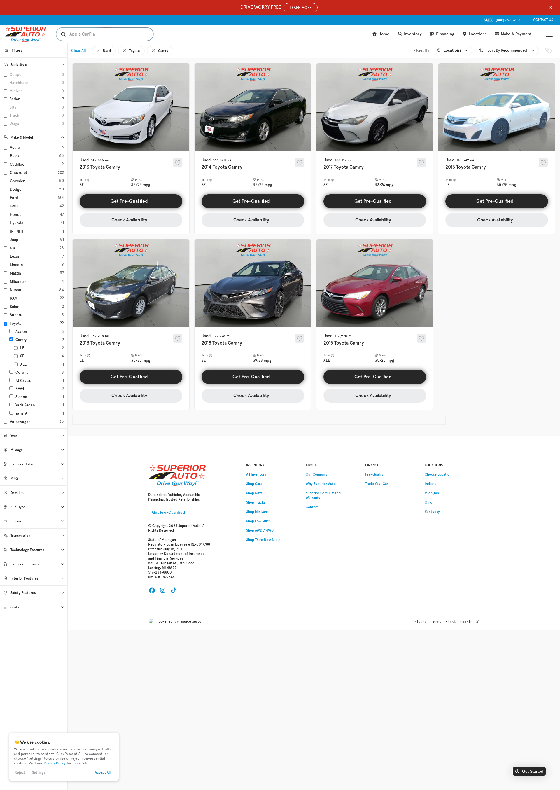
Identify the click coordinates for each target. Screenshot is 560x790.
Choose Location (438, 474)
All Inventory (256, 474)
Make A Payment (515, 34)
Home (383, 34)
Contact (312, 507)
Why (321, 484)
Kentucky (432, 512)
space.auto (191, 621)
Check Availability (129, 220)
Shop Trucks (255, 502)
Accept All (103, 772)
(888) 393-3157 (502, 20)
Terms (436, 622)
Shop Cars (254, 484)
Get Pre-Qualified (129, 201)
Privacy (419, 622)
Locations (477, 34)
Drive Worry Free (276, 7)
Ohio (428, 502)
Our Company (317, 474)
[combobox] (99, 34)
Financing (444, 34)
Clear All (78, 50)
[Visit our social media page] (151, 590)
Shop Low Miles (258, 521)
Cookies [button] (467, 622)
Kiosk (451, 622)
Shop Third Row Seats (263, 540)
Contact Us (543, 20)
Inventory (412, 34)
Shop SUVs (254, 493)
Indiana (430, 484)
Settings (38, 772)
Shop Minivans (257, 512)
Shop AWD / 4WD (260, 530)
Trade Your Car (376, 484)
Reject (20, 772)
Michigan (432, 493)
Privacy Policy (55, 763)
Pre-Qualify (374, 474)
